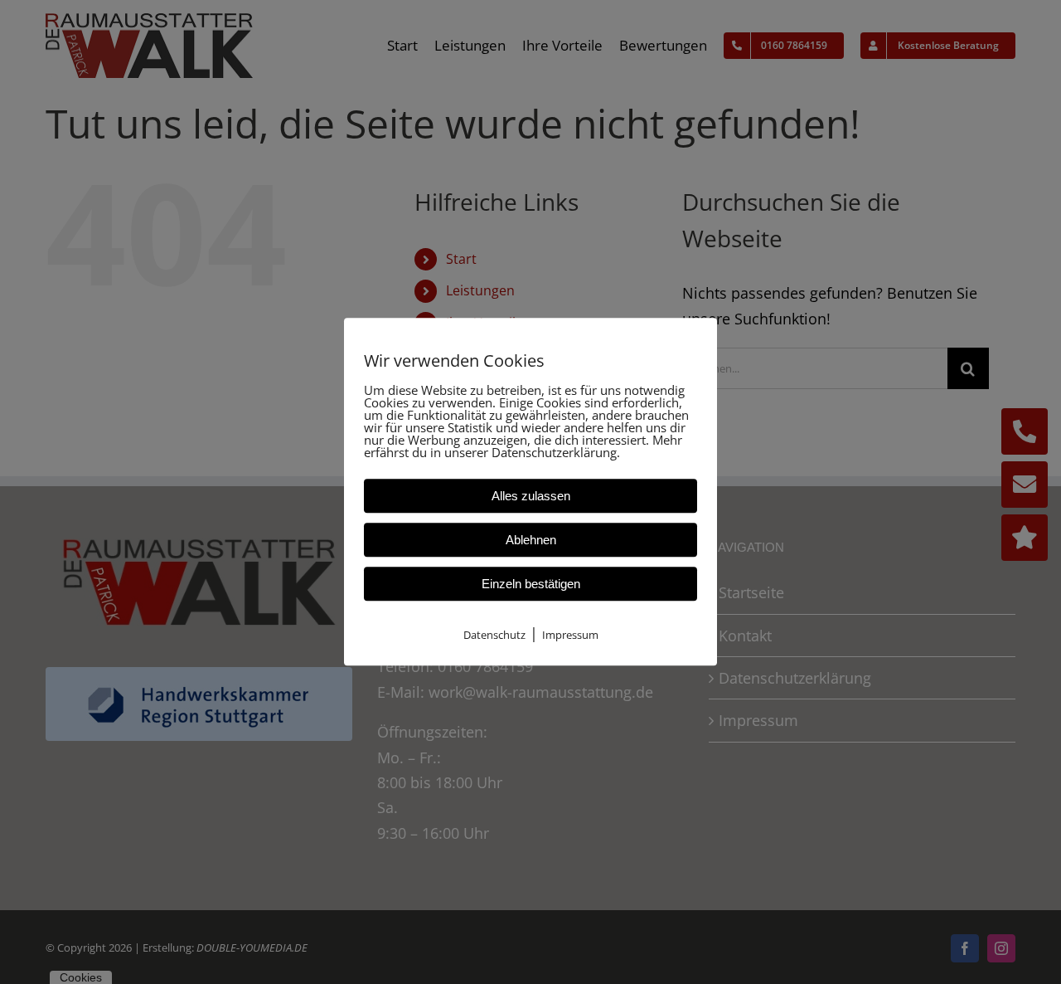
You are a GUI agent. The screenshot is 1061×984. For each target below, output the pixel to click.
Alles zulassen (531, 496)
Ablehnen (531, 540)
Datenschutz (494, 634)
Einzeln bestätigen (531, 584)
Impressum (570, 634)
